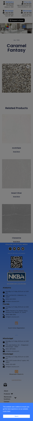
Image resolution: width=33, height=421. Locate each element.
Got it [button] (16, 416)
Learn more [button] (6, 411)
